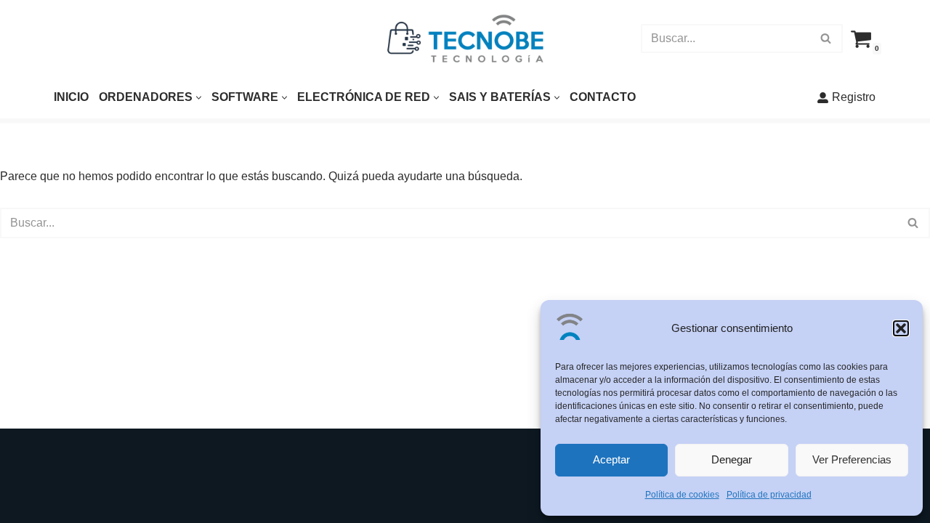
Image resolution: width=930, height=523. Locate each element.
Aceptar (611, 459)
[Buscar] (826, 38)
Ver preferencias (851, 459)
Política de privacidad (769, 495)
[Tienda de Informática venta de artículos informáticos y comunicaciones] (465, 38)
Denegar (731, 459)
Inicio (71, 97)
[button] (901, 328)
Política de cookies (682, 495)
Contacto (603, 97)
